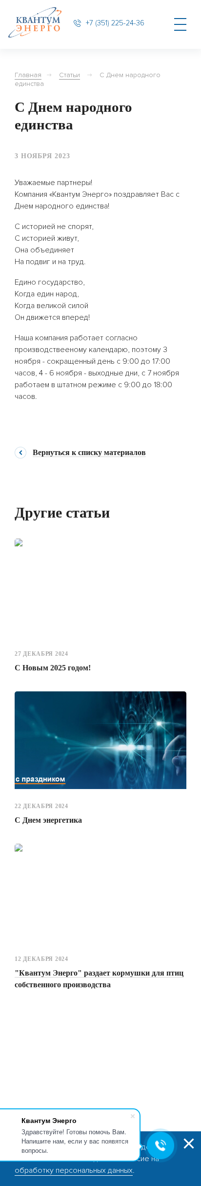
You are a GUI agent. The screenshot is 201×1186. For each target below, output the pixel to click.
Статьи (69, 75)
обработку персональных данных (74, 1170)
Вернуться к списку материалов (89, 453)
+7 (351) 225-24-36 (115, 23)
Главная (28, 75)
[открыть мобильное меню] (180, 24)
